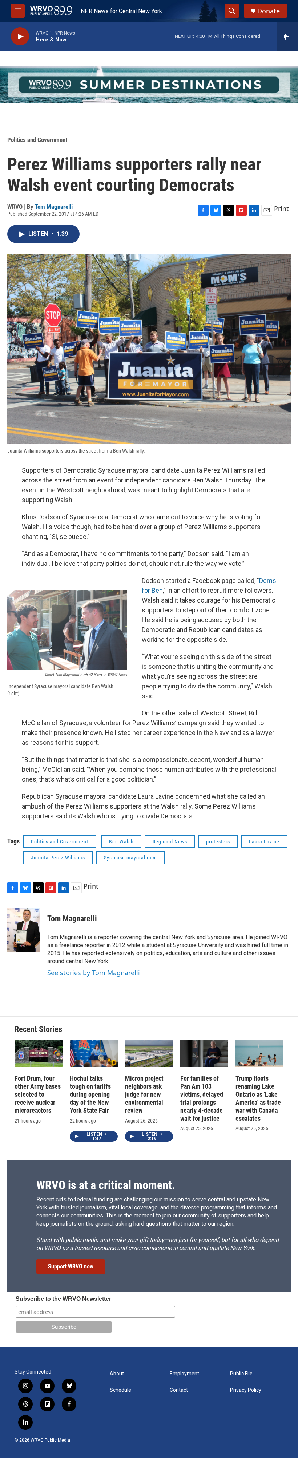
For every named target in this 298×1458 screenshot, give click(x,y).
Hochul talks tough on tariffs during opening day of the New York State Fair (90, 1094)
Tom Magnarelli (54, 206)
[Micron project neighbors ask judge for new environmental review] (149, 1053)
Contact (179, 1390)
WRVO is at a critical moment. (105, 1185)
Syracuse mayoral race (130, 858)
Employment (184, 1373)
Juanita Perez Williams (58, 858)
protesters (218, 842)
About (117, 1373)
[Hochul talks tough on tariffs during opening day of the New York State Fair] (94, 1053)
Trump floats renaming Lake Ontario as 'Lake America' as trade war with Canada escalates (258, 1098)
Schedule (120, 1390)
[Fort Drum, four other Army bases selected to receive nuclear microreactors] (39, 1053)
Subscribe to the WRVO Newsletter (63, 1299)
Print (281, 208)
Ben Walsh (121, 842)
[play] (20, 36)
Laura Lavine (264, 842)
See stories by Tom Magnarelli (93, 972)
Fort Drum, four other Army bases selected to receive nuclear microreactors (38, 1094)
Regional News (170, 842)
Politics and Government (37, 139)
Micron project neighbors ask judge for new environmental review (144, 1094)
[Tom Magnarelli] (23, 930)
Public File (241, 1373)
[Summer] (149, 84)
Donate (268, 11)
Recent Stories (38, 1029)
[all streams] (287, 36)
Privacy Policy (245, 1390)
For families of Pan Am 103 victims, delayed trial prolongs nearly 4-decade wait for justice (201, 1098)
